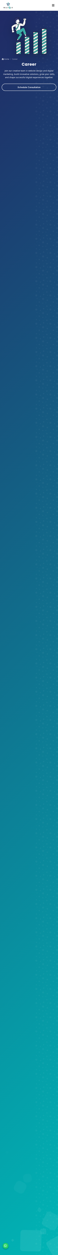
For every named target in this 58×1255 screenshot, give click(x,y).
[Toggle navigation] (53, 5)
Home (6, 59)
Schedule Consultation (29, 87)
